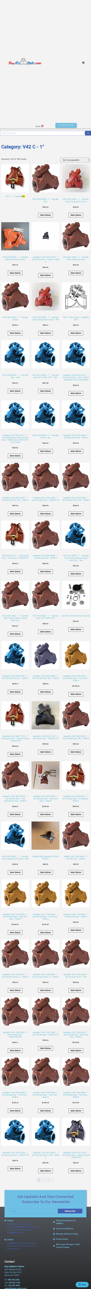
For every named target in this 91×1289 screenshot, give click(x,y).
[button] (83, 62)
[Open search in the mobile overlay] (45, 133)
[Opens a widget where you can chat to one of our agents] (82, 1285)
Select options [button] (45, 215)
